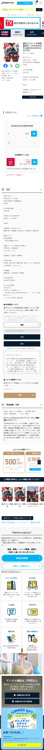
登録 (19, 395)
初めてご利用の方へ (22, 566)
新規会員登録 (22, 558)
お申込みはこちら (36, 469)
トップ (3, 15)
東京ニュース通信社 (12, 73)
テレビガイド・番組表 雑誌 (26, 15)
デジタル (9, 142)
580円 (27, 133)
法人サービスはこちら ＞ (11, 571)
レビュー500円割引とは (34, 116)
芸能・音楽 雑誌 (12, 15)
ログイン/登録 (25, 3)
